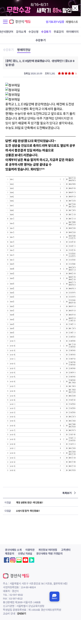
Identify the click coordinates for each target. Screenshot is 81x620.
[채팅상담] (54, 596)
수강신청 (33, 32)
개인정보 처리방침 (47, 550)
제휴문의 (9, 553)
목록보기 (67, 493)
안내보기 (21, 613)
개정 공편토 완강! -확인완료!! (29, 502)
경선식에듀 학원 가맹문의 (49, 553)
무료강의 (59, 32)
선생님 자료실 (25, 553)
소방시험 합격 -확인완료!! (28, 510)
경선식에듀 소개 (13, 550)
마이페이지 (72, 32)
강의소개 (21, 32)
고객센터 (65, 550)
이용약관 (29, 550)
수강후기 (46, 32)
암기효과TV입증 (55, 22)
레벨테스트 (72, 22)
